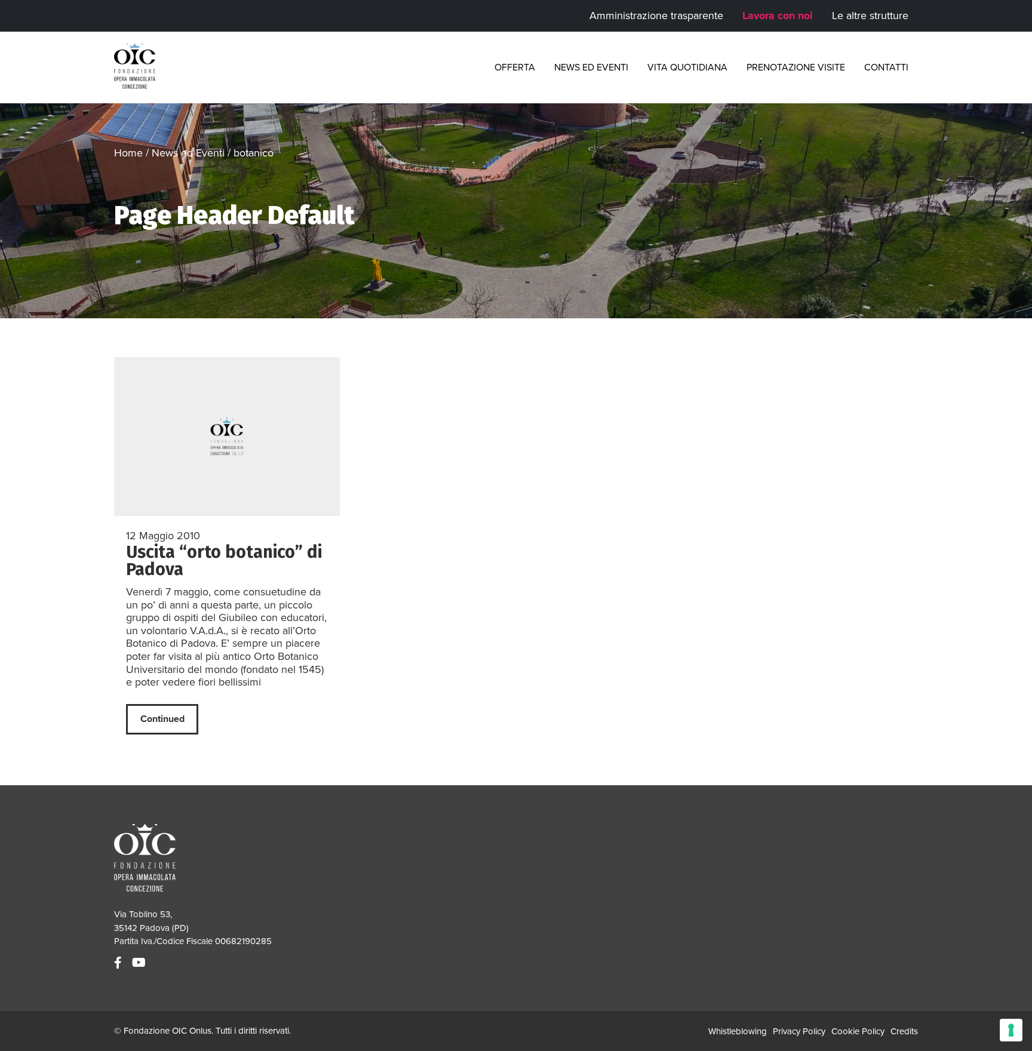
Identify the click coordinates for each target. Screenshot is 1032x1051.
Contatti (886, 67)
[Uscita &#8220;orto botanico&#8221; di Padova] (227, 436)
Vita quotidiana (687, 67)
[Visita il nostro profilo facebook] (119, 963)
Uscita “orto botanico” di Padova (224, 561)
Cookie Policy (857, 1031)
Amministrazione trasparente (656, 15)
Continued (162, 719)
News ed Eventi (591, 67)
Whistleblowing (737, 1031)
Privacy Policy (799, 1031)
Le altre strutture (870, 15)
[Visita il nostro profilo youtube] (140, 963)
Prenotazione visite (796, 67)
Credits (904, 1031)
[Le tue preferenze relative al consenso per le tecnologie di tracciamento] (1011, 1030)
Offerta (514, 67)
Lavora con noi (777, 15)
